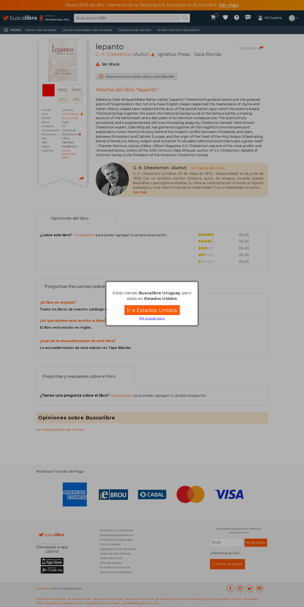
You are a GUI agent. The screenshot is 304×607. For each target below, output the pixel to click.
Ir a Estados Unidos (152, 310)
